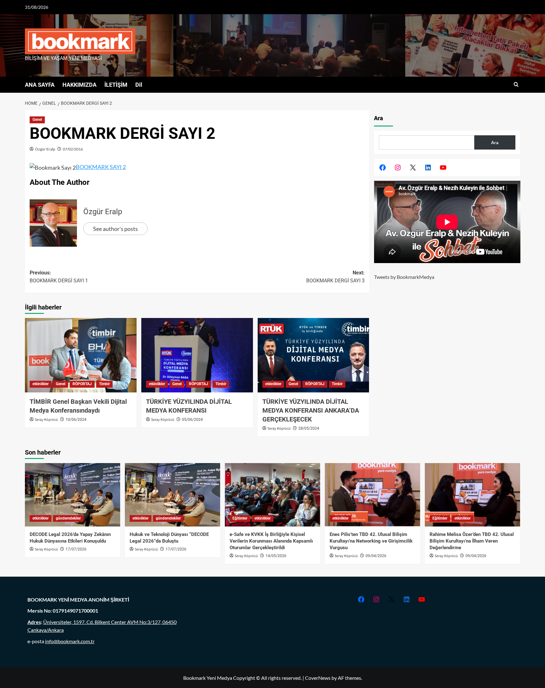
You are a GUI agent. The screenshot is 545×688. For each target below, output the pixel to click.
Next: (335, 277)
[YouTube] (443, 167)
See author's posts (115, 228)
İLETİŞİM (115, 84)
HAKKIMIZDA (79, 84)
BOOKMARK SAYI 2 (101, 166)
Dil (138, 84)
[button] (516, 84)
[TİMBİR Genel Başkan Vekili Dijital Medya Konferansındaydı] (81, 355)
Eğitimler (239, 518)
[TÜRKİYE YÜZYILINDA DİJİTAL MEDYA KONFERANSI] (197, 355)
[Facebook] (382, 167)
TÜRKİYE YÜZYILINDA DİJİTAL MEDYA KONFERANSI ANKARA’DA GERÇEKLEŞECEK (310, 410)
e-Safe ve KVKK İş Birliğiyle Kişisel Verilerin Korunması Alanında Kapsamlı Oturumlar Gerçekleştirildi (271, 541)
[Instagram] (397, 167)
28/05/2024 (308, 428)
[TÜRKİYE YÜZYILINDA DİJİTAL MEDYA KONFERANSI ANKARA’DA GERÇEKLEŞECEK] (313, 355)
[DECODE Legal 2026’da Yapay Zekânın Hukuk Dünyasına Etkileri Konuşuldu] (72, 494)
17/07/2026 (76, 549)
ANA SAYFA (40, 84)
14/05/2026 (276, 556)
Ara (378, 118)
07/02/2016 (73, 149)
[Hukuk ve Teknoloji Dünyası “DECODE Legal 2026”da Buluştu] (172, 494)
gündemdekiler (68, 518)
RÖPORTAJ (82, 384)
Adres (34, 622)
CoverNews (318, 678)
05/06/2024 (192, 419)
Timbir (104, 384)
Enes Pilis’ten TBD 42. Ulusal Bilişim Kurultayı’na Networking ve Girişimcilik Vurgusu (371, 541)
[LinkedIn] (428, 167)
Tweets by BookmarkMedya (404, 277)
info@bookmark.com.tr (70, 641)
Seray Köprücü (46, 419)
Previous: (59, 277)
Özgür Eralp (45, 149)
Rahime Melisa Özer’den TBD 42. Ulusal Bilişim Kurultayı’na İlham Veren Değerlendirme (472, 541)
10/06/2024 (76, 419)
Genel (37, 119)
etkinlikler (40, 384)
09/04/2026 (376, 556)
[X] (413, 167)
